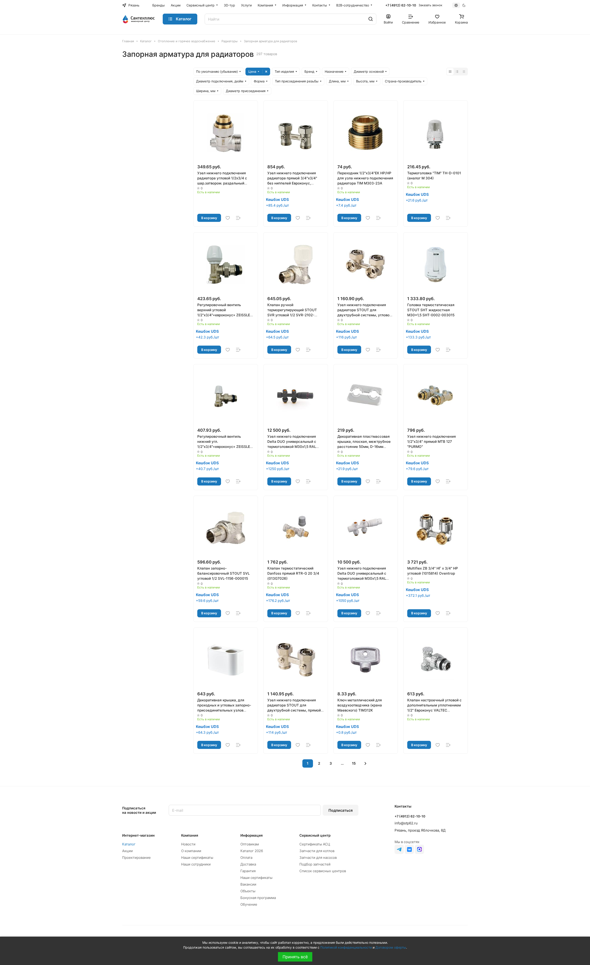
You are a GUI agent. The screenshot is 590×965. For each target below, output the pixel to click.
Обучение (248, 904)
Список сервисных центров (322, 871)
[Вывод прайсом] (463, 71)
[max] (419, 849)
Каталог (129, 844)
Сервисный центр (314, 835)
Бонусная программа (258, 898)
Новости (188, 844)
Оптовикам (249, 844)
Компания (189, 835)
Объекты (247, 891)
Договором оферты (390, 947)
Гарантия (248, 871)
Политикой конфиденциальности (346, 947)
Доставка (248, 864)
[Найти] (370, 19)
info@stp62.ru (406, 823)
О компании (191, 851)
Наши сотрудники (196, 864)
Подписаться (340, 810)
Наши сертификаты (197, 857)
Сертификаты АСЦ (314, 844)
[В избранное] (228, 218)
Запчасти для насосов (318, 857)
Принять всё (295, 956)
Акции (127, 851)
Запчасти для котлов (316, 851)
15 (354, 763)
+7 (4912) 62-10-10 (400, 5)
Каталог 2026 (251, 851)
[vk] (409, 849)
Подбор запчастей (314, 864)
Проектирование (136, 857)
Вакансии (248, 884)
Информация (251, 835)
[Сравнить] (238, 218)
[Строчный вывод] (457, 71)
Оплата (246, 857)
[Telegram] (399, 849)
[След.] (365, 763)
